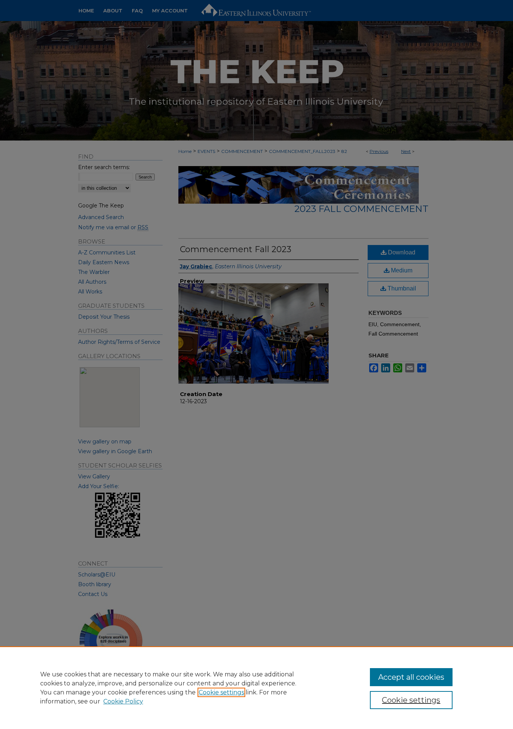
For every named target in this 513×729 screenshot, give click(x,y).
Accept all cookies (411, 677)
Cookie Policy (123, 701)
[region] (256, 687)
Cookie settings (221, 692)
